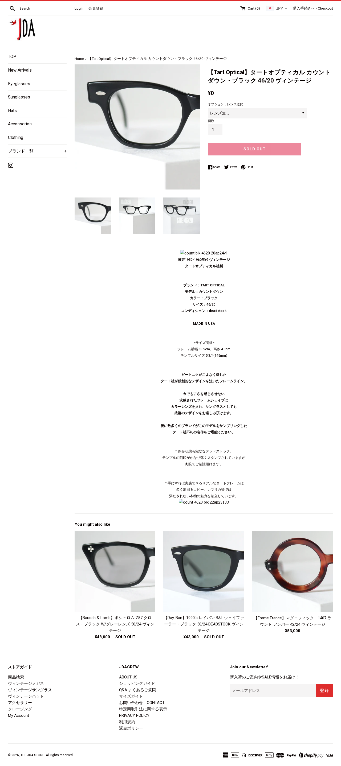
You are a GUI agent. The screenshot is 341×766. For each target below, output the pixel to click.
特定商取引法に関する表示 (143, 709)
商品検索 (16, 677)
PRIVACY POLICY (134, 715)
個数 (211, 121)
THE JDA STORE (32, 755)
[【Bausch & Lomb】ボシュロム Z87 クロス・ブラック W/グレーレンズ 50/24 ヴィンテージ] (115, 571)
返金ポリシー (131, 728)
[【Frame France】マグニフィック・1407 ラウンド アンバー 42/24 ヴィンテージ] (292, 571)
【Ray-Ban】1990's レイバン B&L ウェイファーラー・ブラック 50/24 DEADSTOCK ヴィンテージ (204, 624)
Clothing (15, 137)
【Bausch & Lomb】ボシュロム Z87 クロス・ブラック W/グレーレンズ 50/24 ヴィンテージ (115, 624)
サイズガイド (131, 696)
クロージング (20, 709)
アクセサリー (20, 702)
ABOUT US (128, 677)
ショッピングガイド (137, 683)
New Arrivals (20, 70)
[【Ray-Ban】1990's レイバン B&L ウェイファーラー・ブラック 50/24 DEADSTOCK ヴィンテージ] (203, 571)
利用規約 (127, 721)
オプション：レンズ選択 (225, 104)
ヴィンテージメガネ (26, 683)
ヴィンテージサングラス (30, 689)
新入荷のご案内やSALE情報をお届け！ (264, 677)
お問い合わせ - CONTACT (142, 702)
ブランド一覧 (37, 151)
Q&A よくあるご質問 (137, 689)
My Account (18, 715)
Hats (12, 110)
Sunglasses (19, 97)
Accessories (20, 123)
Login (79, 8)
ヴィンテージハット (26, 696)
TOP (12, 56)
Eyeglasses (19, 83)
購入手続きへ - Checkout (313, 8)
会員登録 (95, 8)
